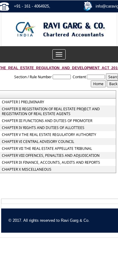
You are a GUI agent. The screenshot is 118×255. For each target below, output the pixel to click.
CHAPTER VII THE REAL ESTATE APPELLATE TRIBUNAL (47, 148)
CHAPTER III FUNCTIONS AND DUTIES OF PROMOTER (47, 120)
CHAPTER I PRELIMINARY (23, 102)
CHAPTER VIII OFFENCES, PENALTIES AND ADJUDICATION (51, 155)
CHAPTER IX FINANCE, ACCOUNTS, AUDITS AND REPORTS (51, 162)
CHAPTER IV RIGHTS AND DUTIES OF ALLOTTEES (43, 127)
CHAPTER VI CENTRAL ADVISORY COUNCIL (38, 141)
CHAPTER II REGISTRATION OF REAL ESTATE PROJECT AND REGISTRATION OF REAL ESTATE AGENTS (51, 111)
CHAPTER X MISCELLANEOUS (26, 169)
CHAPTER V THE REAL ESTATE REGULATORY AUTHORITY (49, 134)
